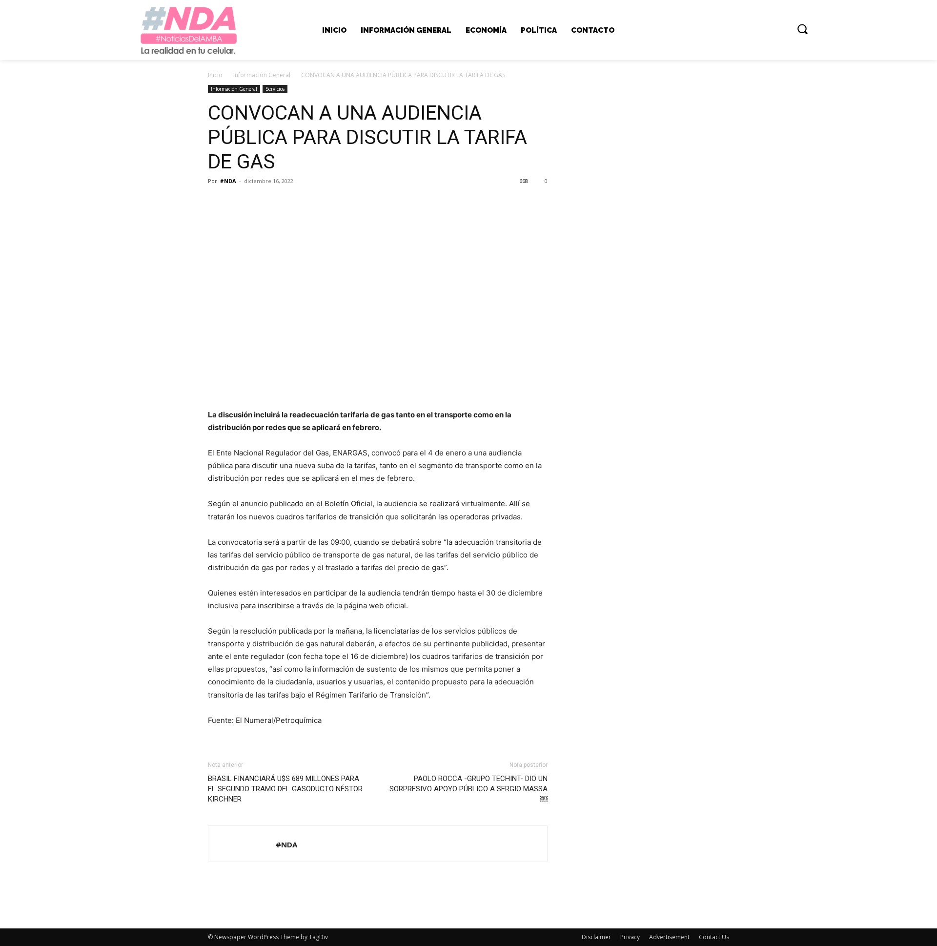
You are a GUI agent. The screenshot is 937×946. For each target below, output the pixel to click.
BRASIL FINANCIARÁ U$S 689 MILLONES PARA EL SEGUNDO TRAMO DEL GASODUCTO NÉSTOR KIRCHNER (285, 788)
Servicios (275, 88)
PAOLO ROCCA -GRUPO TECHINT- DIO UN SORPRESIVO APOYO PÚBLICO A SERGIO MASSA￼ (468, 788)
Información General (261, 75)
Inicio (215, 75)
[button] (802, 29)
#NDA (228, 181)
